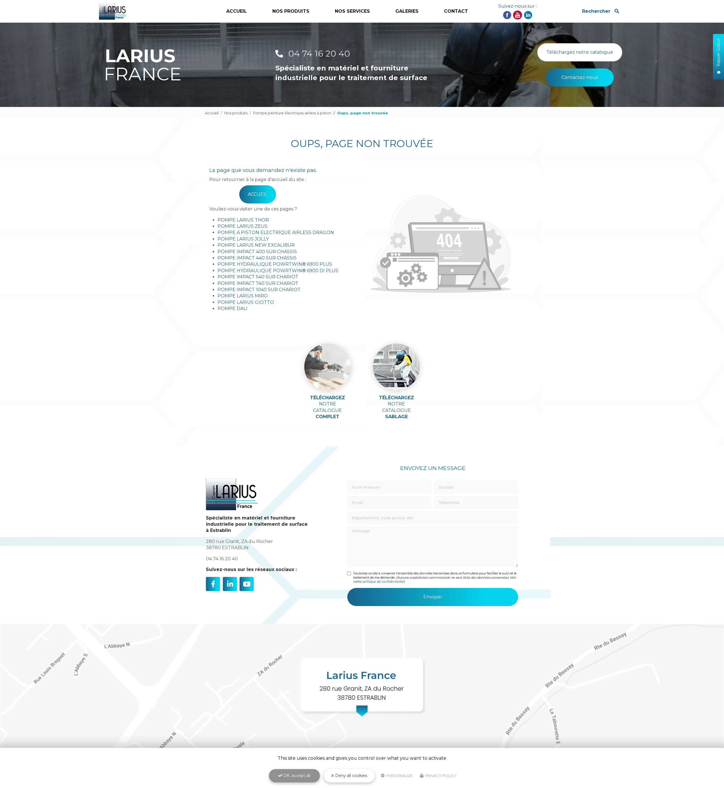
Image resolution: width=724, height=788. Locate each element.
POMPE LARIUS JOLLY (243, 239)
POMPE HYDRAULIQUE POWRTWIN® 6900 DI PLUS (277, 270)
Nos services (352, 11)
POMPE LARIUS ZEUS (242, 226)
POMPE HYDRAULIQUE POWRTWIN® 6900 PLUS (274, 264)
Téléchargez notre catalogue (579, 52)
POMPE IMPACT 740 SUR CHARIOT (257, 283)
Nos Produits (290, 11)
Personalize (399, 775)
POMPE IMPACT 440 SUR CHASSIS (257, 258)
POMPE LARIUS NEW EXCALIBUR (256, 245)
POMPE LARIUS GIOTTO (245, 302)
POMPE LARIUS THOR (243, 220)
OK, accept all (296, 775)
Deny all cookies (350, 775)
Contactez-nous (579, 77)
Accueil (236, 11)
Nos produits (235, 113)
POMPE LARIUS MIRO (242, 296)
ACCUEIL (258, 194)
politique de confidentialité (383, 581)
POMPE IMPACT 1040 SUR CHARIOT (259, 289)
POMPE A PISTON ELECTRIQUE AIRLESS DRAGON (275, 232)
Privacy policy (440, 775)
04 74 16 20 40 (318, 53)
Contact (456, 11)
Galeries (407, 11)
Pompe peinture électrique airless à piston (292, 113)
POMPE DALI (232, 308)
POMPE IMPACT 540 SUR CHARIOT (257, 277)
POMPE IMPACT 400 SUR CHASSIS (257, 251)
